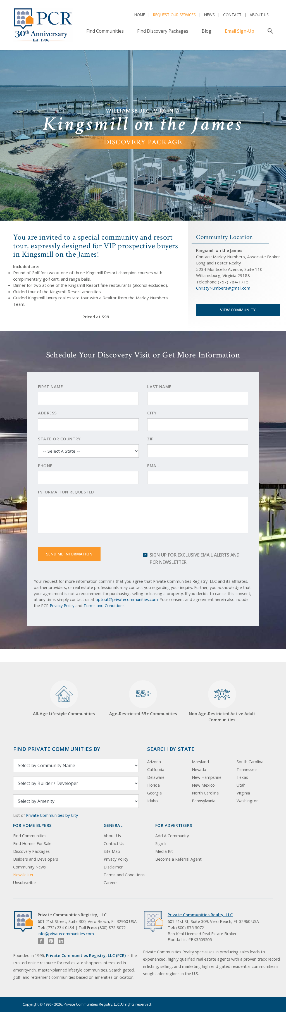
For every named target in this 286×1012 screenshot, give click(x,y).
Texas (242, 777)
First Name (50, 386)
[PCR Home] (26, 921)
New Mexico (203, 785)
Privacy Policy (62, 605)
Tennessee (247, 769)
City (151, 413)
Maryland (200, 761)
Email (153, 465)
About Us (259, 14)
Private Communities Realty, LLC (200, 914)
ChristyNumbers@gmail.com (223, 288)
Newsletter (23, 874)
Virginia (243, 793)
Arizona (154, 761)
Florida (153, 785)
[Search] (269, 31)
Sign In (161, 843)
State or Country (59, 438)
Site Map (112, 851)
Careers (111, 882)
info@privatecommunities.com (66, 933)
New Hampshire (206, 777)
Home (139, 14)
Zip (150, 438)
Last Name (159, 386)
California (155, 769)
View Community (238, 309)
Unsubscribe (24, 882)
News (209, 14)
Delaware (156, 777)
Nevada (199, 769)
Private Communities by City (52, 815)
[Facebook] (41, 941)
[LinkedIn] (61, 941)
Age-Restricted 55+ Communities (143, 701)
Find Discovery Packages (162, 31)
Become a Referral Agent (178, 859)
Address (47, 413)
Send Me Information (69, 554)
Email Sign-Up (239, 31)
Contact (232, 14)
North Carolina (205, 793)
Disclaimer (113, 867)
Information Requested (66, 492)
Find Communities (105, 31)
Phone (45, 465)
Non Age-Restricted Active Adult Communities (222, 717)
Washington (248, 800)
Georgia (154, 793)
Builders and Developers (35, 859)
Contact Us (114, 843)
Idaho (152, 800)
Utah (241, 785)
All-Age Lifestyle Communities (64, 713)
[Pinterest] (51, 941)
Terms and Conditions (104, 605)
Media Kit (164, 851)
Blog (206, 31)
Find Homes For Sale (32, 843)
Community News (29, 867)
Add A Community (172, 835)
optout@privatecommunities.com (127, 599)
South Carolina (250, 761)
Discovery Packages (31, 851)
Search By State (170, 748)
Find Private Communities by (56, 748)
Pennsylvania (203, 800)
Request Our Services (174, 14)
